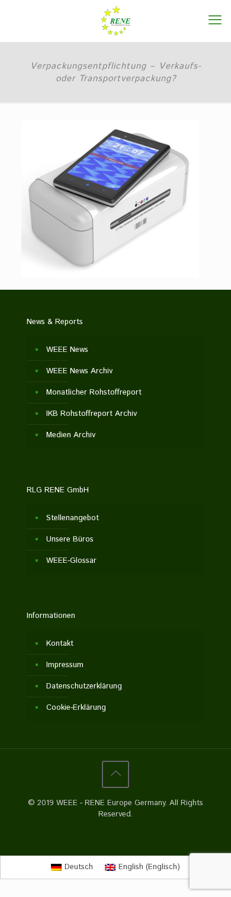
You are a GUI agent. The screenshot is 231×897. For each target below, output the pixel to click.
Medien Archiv (70, 435)
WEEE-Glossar (71, 560)
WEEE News (67, 349)
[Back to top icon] (115, 774)
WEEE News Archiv (79, 371)
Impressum (65, 665)
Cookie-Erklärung (76, 707)
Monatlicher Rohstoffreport (94, 392)
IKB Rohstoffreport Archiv (91, 413)
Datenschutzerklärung (84, 686)
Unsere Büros (70, 539)
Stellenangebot (72, 518)
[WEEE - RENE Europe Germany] (115, 21)
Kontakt (59, 643)
